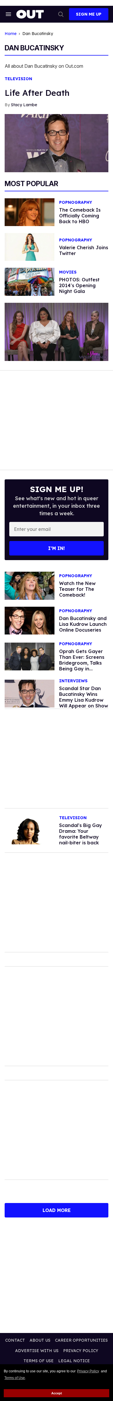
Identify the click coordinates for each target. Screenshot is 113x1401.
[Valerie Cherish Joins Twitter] (29, 247)
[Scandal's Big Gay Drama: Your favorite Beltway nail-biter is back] (29, 830)
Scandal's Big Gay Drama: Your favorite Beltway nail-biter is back (80, 834)
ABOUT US (40, 1340)
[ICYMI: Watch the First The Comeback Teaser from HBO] (29, 585)
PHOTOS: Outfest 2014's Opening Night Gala (79, 285)
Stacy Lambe (24, 104)
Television (18, 78)
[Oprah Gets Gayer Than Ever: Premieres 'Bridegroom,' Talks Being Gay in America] (29, 656)
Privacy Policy (88, 1371)
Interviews (73, 681)
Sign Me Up (88, 14)
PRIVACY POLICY (80, 1350)
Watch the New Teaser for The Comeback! (77, 589)
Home (11, 33)
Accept (56, 1393)
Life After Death (37, 93)
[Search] (60, 14)
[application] (56, 332)
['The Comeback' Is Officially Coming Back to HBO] (29, 212)
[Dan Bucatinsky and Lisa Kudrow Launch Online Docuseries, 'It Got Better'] (29, 620)
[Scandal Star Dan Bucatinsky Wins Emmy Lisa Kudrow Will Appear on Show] (29, 693)
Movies (67, 272)
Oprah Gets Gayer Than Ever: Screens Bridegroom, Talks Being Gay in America (81, 662)
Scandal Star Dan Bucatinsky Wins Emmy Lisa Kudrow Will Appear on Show (83, 697)
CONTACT (15, 1340)
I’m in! (56, 548)
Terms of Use (14, 1378)
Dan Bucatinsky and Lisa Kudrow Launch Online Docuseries (83, 624)
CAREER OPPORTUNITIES (81, 1340)
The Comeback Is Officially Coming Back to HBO (80, 215)
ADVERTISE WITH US (37, 1350)
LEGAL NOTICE (74, 1360)
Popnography (75, 202)
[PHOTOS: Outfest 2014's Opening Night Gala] (29, 281)
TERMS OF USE (38, 1360)
